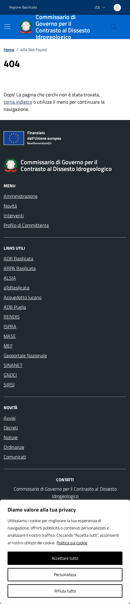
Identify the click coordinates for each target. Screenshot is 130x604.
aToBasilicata (16, 287)
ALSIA (10, 278)
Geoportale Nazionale (25, 355)
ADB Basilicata (18, 258)
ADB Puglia (15, 307)
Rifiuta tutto (65, 591)
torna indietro (18, 101)
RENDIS (12, 316)
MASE (10, 336)
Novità (10, 205)
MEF (8, 345)
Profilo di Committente (26, 225)
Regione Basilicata (23, 7)
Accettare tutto (65, 558)
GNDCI (10, 375)
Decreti (11, 427)
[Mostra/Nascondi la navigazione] (7, 26)
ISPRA (10, 326)
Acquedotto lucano (22, 297)
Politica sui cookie (72, 542)
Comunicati (15, 456)
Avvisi (9, 418)
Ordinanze (14, 447)
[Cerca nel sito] (113, 27)
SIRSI (9, 384)
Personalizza (65, 574)
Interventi (14, 215)
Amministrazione (20, 196)
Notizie (11, 437)
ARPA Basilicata (20, 268)
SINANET (13, 365)
